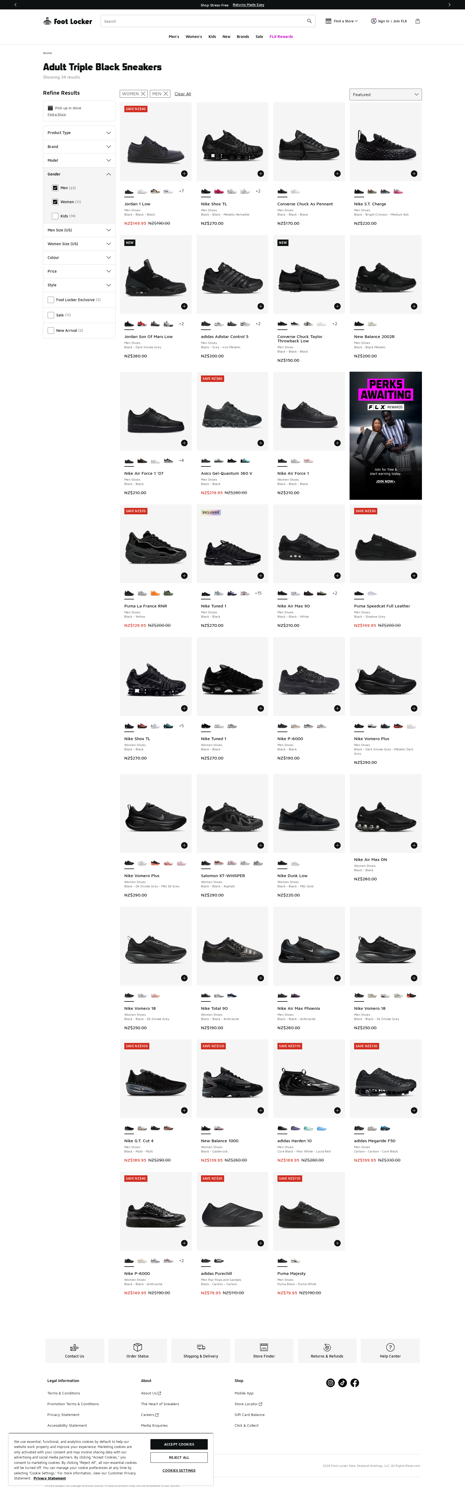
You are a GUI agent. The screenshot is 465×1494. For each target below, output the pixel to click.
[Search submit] (309, 21)
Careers (147, 1414)
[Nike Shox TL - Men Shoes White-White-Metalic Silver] (232, 191)
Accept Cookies (179, 1444)
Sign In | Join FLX (392, 21)
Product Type (59, 132)
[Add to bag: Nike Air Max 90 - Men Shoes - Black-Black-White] (337, 575)
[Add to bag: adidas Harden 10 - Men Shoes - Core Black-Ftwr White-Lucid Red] (337, 1110)
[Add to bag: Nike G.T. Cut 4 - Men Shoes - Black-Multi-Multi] (184, 1110)
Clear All (183, 93)
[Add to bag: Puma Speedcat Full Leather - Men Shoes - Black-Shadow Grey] (414, 575)
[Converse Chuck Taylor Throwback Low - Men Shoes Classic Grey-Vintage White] (308, 324)
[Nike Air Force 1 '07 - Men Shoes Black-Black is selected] (129, 461)
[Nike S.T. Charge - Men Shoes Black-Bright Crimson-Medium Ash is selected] (359, 191)
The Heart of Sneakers (160, 1403)
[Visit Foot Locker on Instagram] (330, 1383)
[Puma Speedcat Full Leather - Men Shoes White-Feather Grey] (372, 593)
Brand (53, 146)
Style (52, 285)
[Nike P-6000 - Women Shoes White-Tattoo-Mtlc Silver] (155, 1261)
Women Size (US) (63, 243)
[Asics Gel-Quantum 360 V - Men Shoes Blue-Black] (245, 461)
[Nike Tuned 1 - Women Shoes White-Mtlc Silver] (232, 726)
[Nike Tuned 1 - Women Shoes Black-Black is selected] (206, 726)
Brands (243, 36)
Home (47, 53)
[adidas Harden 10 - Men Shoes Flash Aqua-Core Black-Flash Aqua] (308, 1128)
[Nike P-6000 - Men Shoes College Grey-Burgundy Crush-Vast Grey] (296, 726)
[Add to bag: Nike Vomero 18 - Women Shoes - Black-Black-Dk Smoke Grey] (184, 978)
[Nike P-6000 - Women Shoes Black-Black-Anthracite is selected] (129, 1261)
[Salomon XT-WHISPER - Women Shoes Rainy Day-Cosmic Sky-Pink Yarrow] (232, 863)
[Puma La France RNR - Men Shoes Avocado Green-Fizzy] (168, 593)
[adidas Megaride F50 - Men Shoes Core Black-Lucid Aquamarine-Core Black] (385, 1128)
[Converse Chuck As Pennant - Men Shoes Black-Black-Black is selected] (282, 191)
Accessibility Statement (67, 1425)
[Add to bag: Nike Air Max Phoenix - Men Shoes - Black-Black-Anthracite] (337, 978)
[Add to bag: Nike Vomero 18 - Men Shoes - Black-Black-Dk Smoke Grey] (414, 978)
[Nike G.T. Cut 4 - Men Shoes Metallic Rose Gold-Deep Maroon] (168, 1128)
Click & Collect (247, 1425)
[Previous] (15, 4)
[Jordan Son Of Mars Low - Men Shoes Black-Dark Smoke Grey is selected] (129, 324)
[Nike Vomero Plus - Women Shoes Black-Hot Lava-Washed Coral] (155, 863)
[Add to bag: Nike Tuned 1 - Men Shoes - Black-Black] (261, 575)
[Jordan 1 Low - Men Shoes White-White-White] (142, 191)
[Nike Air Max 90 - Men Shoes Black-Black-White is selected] (282, 593)
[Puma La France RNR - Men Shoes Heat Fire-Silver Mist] (155, 593)
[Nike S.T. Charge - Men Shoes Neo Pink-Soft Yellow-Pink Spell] (398, 191)
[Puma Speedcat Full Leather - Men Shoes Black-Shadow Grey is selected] (359, 593)
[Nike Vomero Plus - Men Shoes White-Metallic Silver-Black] (372, 726)
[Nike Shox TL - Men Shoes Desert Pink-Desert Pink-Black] (219, 191)
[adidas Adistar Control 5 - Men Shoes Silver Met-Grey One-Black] (219, 324)
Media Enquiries (154, 1425)
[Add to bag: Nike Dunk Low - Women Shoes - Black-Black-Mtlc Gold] (337, 845)
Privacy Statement (63, 1414)
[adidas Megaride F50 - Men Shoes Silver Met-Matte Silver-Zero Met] (372, 1128)
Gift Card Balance (250, 1414)
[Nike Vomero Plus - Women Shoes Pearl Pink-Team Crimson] (168, 863)
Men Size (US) (60, 230)
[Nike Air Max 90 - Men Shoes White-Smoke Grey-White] (296, 593)
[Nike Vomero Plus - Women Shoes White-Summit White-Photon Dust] (142, 863)
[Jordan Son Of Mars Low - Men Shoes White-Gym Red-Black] (168, 324)
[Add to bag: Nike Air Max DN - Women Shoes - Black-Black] (414, 845)
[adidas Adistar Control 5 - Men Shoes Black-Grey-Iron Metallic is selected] (206, 324)
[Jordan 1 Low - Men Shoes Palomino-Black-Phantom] (155, 191)
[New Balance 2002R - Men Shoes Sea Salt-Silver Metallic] (372, 324)
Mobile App (244, 1393)
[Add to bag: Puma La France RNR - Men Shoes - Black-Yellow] (184, 575)
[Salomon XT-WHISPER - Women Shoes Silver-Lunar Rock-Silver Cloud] (258, 863)
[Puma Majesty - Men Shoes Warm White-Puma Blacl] (296, 1261)
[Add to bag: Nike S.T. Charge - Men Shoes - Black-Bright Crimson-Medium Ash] (414, 173)
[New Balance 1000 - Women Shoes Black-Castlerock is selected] (206, 1128)
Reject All (179, 1457)
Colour (53, 257)
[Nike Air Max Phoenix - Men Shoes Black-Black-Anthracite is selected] (282, 996)
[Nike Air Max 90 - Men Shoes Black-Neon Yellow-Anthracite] (322, 593)
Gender (54, 174)
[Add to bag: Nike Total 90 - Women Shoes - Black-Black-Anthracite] (261, 978)
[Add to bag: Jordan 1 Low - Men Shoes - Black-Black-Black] (184, 173)
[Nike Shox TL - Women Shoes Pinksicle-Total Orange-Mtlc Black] (142, 726)
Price (52, 271)
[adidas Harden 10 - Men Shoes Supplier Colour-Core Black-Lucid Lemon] (296, 1128)
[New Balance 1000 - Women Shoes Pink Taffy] (219, 1128)
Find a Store (57, 114)
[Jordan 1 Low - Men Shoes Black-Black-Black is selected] (129, 191)
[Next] (449, 4)
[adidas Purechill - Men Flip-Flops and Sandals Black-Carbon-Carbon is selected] (206, 1261)
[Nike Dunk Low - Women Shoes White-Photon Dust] (296, 863)
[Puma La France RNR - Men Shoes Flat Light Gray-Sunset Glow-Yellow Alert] (142, 593)
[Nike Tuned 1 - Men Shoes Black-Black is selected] (206, 593)
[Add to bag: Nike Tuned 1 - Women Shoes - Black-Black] (261, 708)
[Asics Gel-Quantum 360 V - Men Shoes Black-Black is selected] (206, 461)
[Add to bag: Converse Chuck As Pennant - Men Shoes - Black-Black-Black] (337, 173)
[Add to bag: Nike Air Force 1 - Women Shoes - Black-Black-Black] (337, 443)
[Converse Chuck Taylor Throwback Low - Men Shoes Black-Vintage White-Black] (296, 324)
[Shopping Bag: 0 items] (417, 21)
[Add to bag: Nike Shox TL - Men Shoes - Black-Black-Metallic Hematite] (261, 173)
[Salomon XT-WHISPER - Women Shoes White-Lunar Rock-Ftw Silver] (245, 863)
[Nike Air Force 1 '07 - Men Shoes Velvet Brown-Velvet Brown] (142, 461)
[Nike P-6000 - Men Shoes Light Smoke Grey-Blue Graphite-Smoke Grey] (308, 726)
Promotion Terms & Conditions (73, 1403)
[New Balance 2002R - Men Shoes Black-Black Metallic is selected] (359, 324)
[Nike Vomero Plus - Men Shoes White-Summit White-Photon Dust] (411, 726)
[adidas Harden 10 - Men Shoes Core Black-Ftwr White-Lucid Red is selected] (282, 1128)
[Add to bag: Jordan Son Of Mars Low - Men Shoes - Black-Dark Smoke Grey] (184, 306)
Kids (212, 36)
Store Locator (246, 1403)
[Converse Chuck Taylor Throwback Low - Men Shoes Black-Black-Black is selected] (282, 324)
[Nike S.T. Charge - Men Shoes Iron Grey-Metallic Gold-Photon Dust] (385, 191)
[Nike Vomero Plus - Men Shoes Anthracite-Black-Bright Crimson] (398, 726)
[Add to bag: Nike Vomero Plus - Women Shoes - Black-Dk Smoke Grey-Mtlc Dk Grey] (184, 845)
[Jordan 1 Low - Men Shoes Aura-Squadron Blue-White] (168, 191)
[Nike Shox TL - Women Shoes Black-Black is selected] (129, 726)
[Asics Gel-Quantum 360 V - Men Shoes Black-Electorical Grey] (232, 461)
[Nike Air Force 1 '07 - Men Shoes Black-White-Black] (168, 461)
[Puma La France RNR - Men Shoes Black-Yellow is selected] (129, 593)
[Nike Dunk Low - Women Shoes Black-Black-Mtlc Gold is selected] (282, 863)
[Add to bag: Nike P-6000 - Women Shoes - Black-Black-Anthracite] (184, 1243)
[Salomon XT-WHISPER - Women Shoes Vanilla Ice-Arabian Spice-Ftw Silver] (219, 863)
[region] (232, 5)
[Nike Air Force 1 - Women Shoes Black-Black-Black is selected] (282, 461)
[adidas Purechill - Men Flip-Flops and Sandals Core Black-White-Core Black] (219, 1261)
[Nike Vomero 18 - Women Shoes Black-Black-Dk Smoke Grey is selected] (129, 996)
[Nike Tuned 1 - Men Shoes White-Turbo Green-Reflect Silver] (219, 593)
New (226, 36)
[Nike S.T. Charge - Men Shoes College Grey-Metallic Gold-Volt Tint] (372, 191)
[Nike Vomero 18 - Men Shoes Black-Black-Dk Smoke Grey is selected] (359, 996)
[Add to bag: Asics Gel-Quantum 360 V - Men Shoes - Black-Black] (261, 443)
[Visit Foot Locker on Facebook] (354, 1383)
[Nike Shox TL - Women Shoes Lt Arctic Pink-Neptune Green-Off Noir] (168, 726)
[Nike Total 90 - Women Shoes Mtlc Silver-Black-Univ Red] (219, 996)
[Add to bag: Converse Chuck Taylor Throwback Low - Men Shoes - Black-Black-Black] (337, 306)
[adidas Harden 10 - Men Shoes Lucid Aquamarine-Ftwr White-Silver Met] (322, 1128)
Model (53, 160)
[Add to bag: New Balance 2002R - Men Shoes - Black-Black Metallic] (414, 306)
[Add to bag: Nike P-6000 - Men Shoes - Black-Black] (337, 708)
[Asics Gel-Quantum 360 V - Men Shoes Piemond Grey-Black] (219, 461)
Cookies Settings (179, 1470)
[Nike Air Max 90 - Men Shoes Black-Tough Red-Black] (308, 593)
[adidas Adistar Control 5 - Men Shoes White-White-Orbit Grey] (245, 324)
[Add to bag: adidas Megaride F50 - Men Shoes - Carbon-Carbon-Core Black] (414, 1110)
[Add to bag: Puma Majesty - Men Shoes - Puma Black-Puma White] (337, 1243)
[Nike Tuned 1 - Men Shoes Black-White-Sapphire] (232, 593)
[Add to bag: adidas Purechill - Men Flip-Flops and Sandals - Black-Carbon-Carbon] (261, 1243)
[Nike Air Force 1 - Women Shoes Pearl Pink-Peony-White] (308, 461)
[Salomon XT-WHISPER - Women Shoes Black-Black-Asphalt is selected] (206, 863)
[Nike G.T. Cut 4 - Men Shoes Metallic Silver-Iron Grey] (142, 1128)
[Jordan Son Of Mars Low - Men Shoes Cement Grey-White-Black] (155, 324)
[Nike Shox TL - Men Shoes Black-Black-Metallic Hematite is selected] (206, 191)
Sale (259, 36)
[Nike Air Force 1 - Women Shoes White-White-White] (296, 461)
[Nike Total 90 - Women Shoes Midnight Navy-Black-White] (232, 996)
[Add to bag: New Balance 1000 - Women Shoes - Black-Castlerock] (261, 1110)
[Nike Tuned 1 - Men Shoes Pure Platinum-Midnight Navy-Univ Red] (245, 593)
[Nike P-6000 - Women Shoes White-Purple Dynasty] (168, 1261)
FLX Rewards (281, 36)
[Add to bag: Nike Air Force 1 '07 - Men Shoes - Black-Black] (184, 443)
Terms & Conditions (63, 1393)
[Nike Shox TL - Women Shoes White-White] (155, 726)
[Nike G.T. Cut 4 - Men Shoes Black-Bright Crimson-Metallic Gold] (155, 1128)
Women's (194, 36)
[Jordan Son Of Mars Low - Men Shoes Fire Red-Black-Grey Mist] (142, 324)
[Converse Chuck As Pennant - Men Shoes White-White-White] (296, 191)
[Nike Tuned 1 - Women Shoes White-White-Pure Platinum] (219, 726)
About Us (149, 1393)
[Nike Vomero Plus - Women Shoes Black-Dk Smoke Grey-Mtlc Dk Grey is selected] (129, 863)
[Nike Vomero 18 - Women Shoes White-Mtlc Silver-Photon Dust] (142, 996)
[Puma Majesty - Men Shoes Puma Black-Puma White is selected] (282, 1261)
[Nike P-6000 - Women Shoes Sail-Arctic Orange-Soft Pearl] (142, 1261)
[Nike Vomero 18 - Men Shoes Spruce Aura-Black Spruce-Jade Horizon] (398, 996)
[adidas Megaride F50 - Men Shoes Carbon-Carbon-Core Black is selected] (359, 1128)
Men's (174, 36)
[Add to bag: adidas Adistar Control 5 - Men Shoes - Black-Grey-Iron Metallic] (261, 306)
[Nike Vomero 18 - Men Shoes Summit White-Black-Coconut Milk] (372, 996)
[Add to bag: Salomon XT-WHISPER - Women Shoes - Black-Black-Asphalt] (261, 845)
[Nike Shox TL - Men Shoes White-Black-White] (245, 191)
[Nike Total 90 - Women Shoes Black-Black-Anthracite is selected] (206, 996)
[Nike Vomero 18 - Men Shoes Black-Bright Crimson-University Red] (411, 996)
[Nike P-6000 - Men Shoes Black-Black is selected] (282, 726)
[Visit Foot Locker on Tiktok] (342, 1383)
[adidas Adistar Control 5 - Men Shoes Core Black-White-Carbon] (232, 324)
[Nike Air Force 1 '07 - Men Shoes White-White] (155, 461)
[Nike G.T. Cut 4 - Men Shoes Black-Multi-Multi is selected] (129, 1128)
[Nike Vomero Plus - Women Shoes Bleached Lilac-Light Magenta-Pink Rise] (181, 863)
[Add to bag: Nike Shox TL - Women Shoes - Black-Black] (184, 708)
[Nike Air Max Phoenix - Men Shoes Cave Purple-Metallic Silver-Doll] (296, 996)
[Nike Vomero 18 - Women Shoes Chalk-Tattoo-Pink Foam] (155, 996)
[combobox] (208, 21)
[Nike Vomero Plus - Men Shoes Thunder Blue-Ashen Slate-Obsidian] (385, 726)
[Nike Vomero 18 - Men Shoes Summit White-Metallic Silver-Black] (385, 996)
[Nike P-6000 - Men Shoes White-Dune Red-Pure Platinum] (322, 726)
